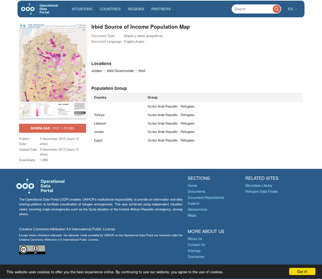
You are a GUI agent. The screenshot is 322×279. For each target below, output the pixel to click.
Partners (161, 8)
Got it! (302, 271)
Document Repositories (206, 197)
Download (52, 128)
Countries (110, 8)
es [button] (291, 8)
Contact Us (196, 244)
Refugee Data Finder (261, 191)
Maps (192, 215)
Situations (82, 8)
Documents (196, 191)
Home (192, 185)
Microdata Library (258, 185)
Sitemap (194, 250)
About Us (195, 238)
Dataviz (194, 203)
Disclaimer (196, 256)
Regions (136, 8)
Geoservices (197, 209)
